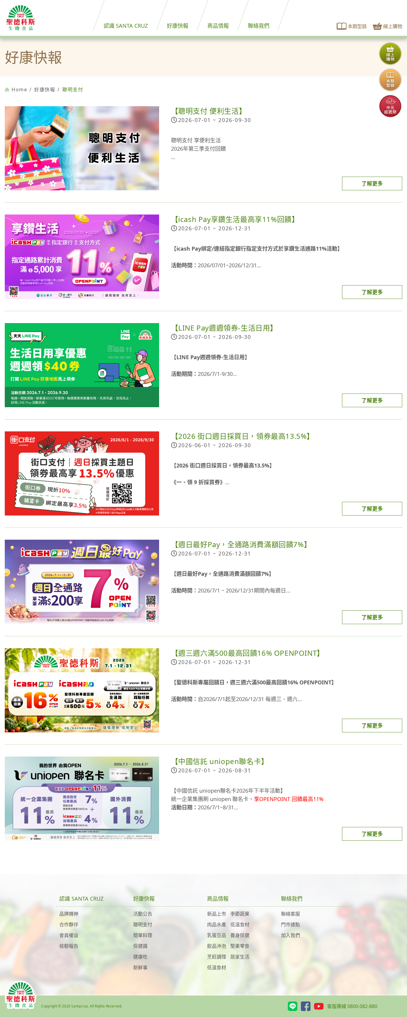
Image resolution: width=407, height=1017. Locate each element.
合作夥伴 (68, 924)
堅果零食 (239, 946)
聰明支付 (142, 924)
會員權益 (68, 935)
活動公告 (142, 913)
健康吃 (140, 956)
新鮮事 (140, 967)
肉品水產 (216, 924)
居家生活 (239, 956)
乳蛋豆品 (216, 935)
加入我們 (290, 935)
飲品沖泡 (216, 946)
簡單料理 (142, 935)
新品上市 (216, 913)
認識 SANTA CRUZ (126, 25)
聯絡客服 (290, 913)
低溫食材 (239, 924)
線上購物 (392, 26)
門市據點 (290, 924)
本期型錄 (357, 26)
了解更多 (372, 183)
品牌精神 (68, 913)
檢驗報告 (68, 946)
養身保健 (239, 935)
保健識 (140, 946)
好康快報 (177, 25)
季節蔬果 (239, 913)
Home (19, 89)
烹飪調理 (216, 956)
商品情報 (218, 25)
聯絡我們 (258, 25)
